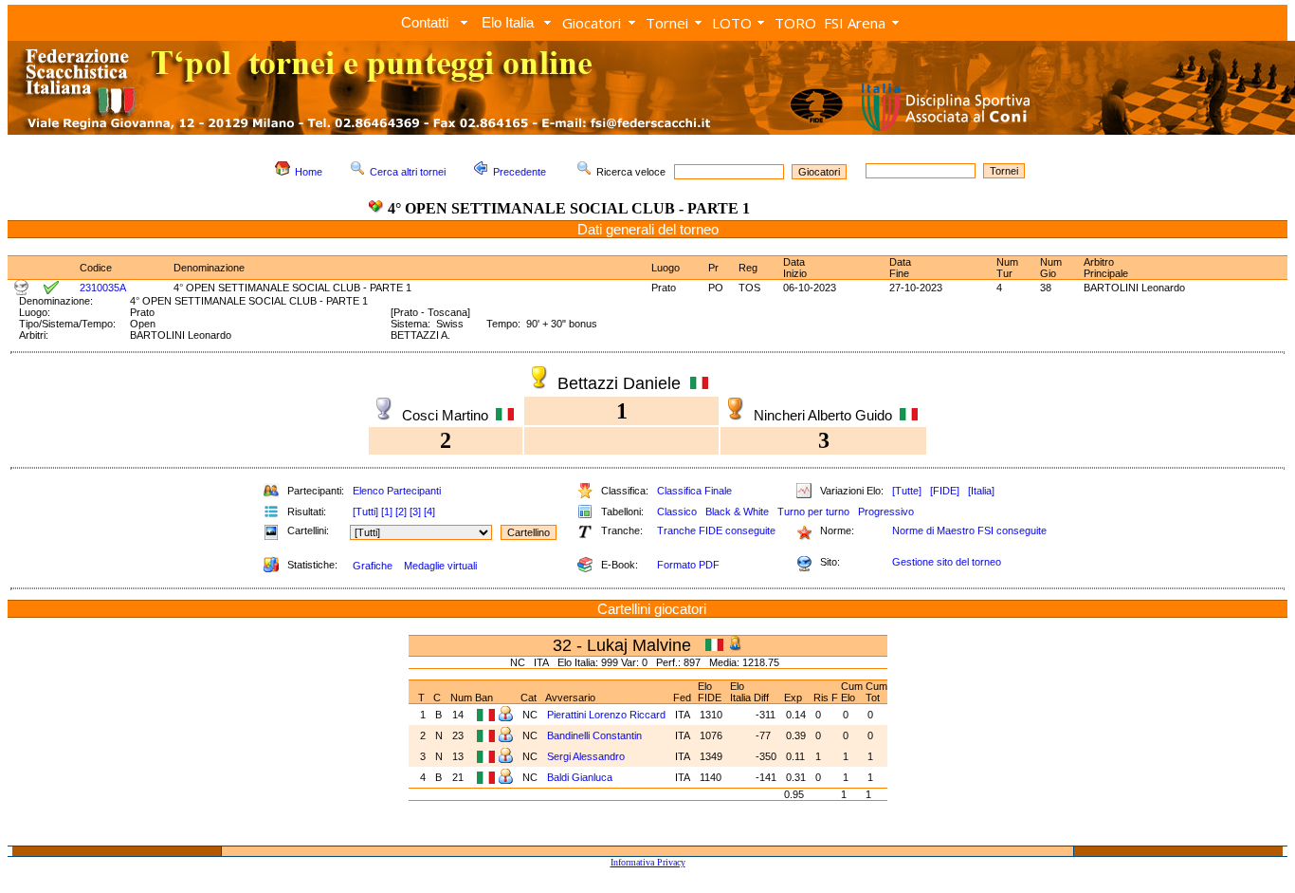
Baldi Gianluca (579, 777)
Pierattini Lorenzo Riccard (606, 714)
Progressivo (886, 511)
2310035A (103, 287)
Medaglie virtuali (440, 565)
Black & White (737, 511)
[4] (429, 511)
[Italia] (981, 490)
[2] (401, 511)
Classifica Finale (694, 490)
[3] (415, 511)
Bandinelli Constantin (594, 735)
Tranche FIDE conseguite (716, 530)
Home (308, 171)
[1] (386, 511)
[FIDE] (944, 490)
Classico (677, 511)
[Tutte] (906, 490)
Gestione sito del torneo (946, 561)
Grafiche (372, 565)
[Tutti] (365, 511)
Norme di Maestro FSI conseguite (969, 530)
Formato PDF (688, 564)
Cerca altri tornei (408, 171)
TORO (795, 22)
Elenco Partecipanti (397, 490)
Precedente (519, 171)
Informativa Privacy (648, 862)
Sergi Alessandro (586, 756)
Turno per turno (813, 511)
